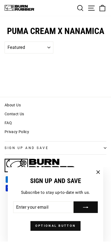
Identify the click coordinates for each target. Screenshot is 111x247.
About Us (13, 105)
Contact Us (14, 114)
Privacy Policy (17, 132)
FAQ (8, 123)
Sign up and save (27, 148)
